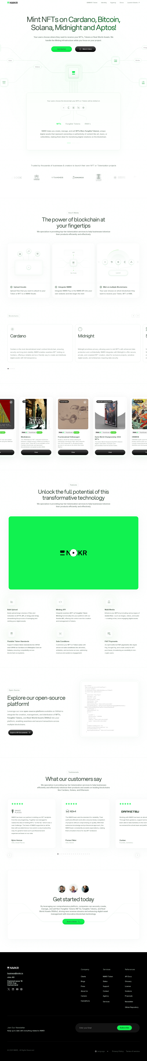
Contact (106, 991)
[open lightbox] (73, 553)
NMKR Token (108, 976)
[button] (133, 316)
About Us (84, 991)
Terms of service (133, 1051)
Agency (113, 2)
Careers (84, 996)
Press (83, 986)
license (128, 986)
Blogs (83, 981)
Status (105, 981)
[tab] (59, 125)
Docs (122, 2)
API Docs (128, 976)
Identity (104, 2)
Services (106, 1002)
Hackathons (85, 1001)
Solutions (128, 991)
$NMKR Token (92, 2)
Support (106, 986)
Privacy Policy (118, 1051)
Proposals (129, 996)
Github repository (132, 1007)
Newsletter (129, 1002)
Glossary (128, 981)
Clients (83, 976)
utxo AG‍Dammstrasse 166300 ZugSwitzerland (15, 981)
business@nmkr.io (15, 973)
